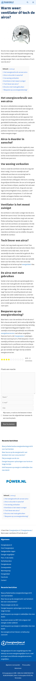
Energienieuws (26, 530)
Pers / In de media (7, 558)
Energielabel (5, 574)
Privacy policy (26, 665)
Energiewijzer (19, 336)
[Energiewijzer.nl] (7, 2)
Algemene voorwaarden (13, 665)
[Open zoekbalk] (27, 2)
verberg (11, 69)
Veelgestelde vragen (8, 551)
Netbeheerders (6, 561)
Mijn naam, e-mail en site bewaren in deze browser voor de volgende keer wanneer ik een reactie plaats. (17, 415)
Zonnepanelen (6, 567)
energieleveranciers (8, 333)
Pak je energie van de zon (10, 458)
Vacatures (4, 577)
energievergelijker (19, 653)
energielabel (26, 264)
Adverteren (18, 668)
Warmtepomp (6, 571)
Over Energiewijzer (7, 548)
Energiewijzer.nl (14, 530)
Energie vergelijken (7, 554)
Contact (3, 580)
